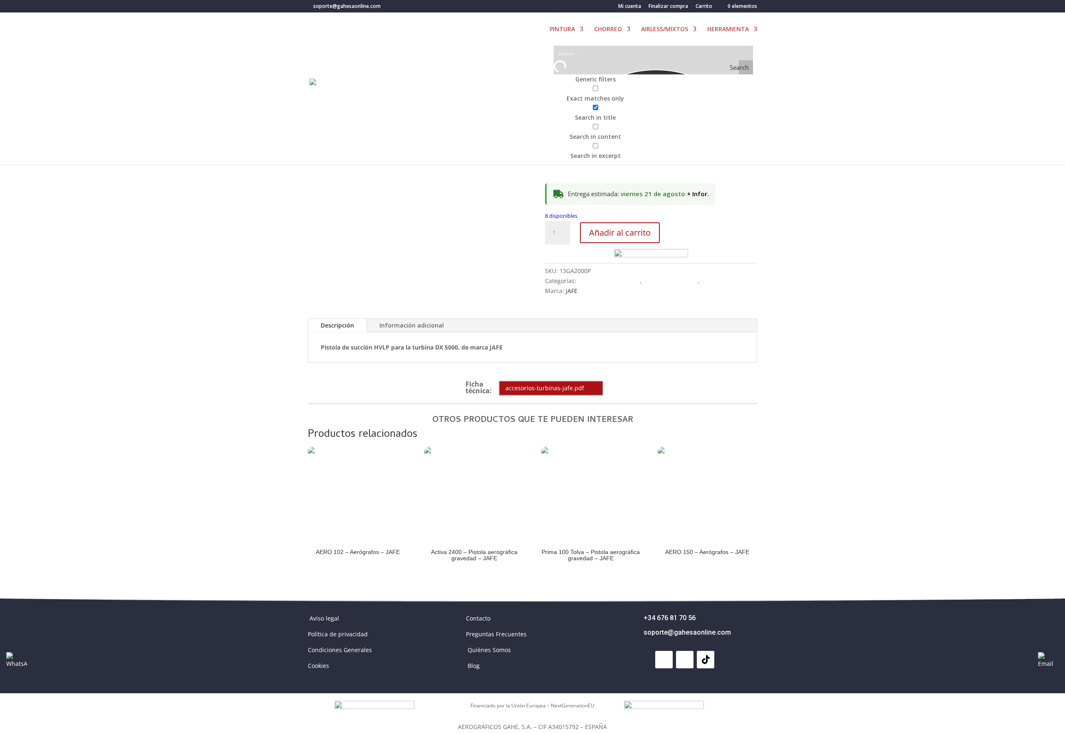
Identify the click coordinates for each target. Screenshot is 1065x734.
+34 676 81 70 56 (670, 618)
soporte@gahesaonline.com (687, 632)
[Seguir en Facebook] (664, 659)
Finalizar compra (668, 7)
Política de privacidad (338, 634)
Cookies (318, 666)
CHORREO (608, 29)
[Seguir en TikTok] (705, 659)
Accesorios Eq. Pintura (609, 281)
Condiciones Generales (340, 650)
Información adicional (411, 325)
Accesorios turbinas (670, 281)
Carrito (704, 7)
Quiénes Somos (489, 650)
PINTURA (562, 29)
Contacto (478, 618)
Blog (474, 666)
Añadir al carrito (620, 232)
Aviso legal (324, 618)
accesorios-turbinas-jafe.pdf (544, 388)
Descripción (337, 325)
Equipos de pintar (726, 281)
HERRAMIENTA (728, 29)
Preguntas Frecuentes (496, 634)
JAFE (571, 291)
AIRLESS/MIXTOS (664, 29)
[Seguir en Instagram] (684, 659)
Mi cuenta (629, 7)
